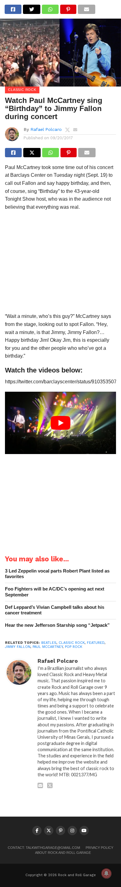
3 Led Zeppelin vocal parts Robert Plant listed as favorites (57, 573)
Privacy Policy (99, 847)
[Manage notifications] (106, 873)
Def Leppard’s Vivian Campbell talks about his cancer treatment (54, 610)
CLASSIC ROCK (72, 643)
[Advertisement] (60, 263)
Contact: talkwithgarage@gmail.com (44, 847)
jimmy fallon (17, 647)
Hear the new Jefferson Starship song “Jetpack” (57, 625)
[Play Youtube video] (60, 423)
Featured (96, 643)
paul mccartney (48, 647)
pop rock (73, 647)
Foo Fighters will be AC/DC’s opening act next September (54, 591)
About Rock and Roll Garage (63, 852)
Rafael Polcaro (46, 129)
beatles (48, 643)
